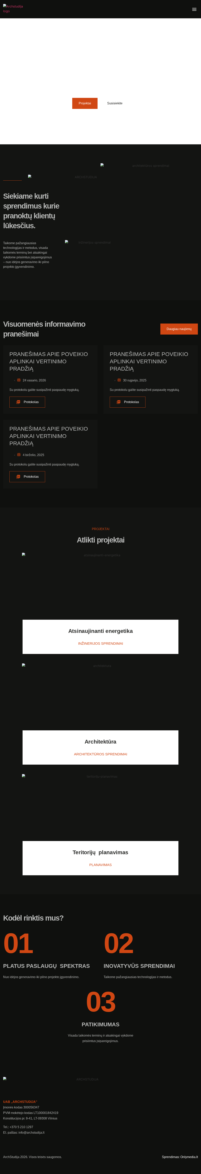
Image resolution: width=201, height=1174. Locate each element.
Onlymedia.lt (189, 1157)
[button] (194, 9)
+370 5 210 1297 (21, 1127)
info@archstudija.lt (31, 1132)
